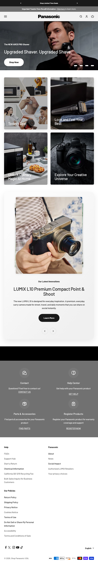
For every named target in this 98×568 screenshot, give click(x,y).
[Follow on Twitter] (9, 547)
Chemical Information (14, 468)
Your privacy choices (57, 473)
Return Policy (10, 497)
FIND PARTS (24, 428)
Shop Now (14, 62)
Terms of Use (10, 517)
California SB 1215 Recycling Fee (18, 473)
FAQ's (6, 453)
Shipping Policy (11, 502)
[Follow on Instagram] (13, 547)
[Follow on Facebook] (6, 547)
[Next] (77, 3)
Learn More (49, 318)
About (51, 453)
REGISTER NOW (73, 428)
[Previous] (20, 3)
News (50, 458)
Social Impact (54, 463)
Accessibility (10, 530)
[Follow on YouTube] (17, 547)
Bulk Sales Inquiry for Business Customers (18, 480)
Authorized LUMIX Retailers (61, 468)
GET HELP (73, 394)
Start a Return (10, 463)
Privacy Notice (10, 507)
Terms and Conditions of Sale (17, 535)
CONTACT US (24, 392)
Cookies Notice (11, 512)
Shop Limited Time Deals (49, 3)
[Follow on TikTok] (21, 547)
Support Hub (10, 458)
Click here (61, 9)
